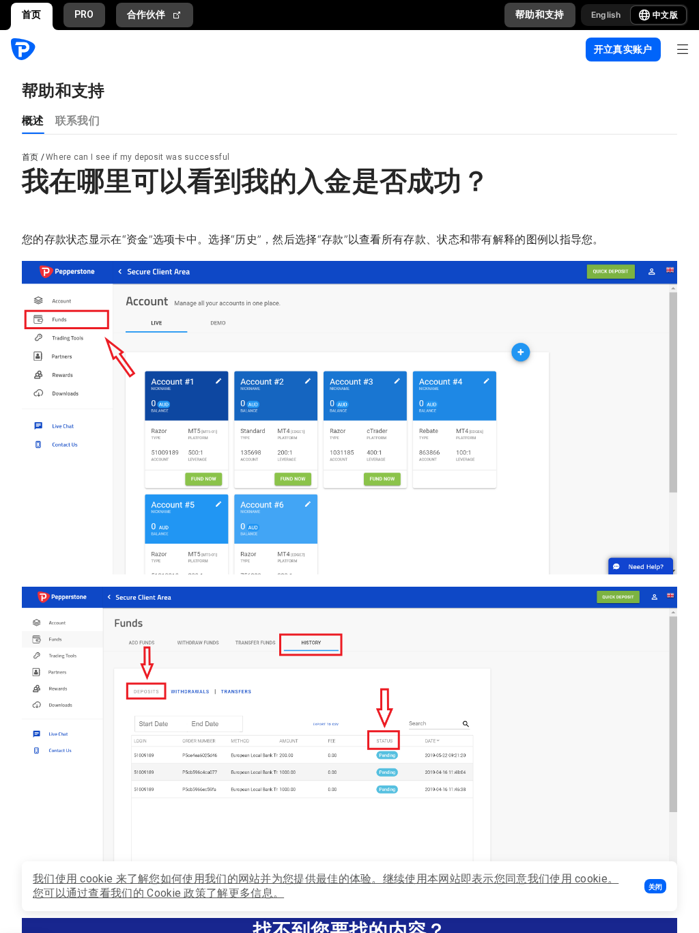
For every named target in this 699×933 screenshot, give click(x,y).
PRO (84, 14)
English (606, 15)
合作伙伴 (146, 14)
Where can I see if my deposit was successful (137, 157)
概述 (33, 120)
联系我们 (77, 120)
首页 (32, 14)
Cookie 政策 (176, 893)
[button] (655, 886)
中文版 (665, 15)
